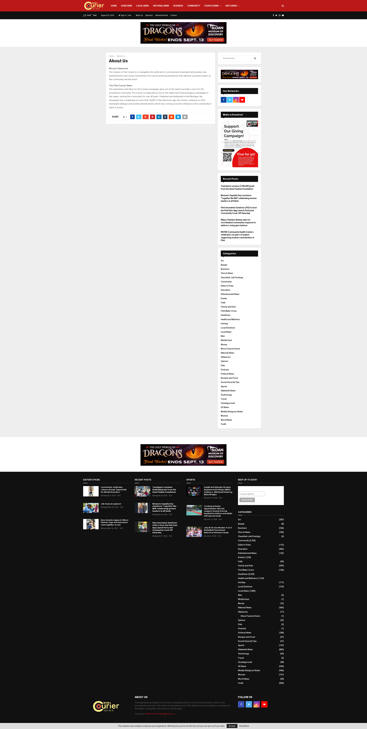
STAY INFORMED (93, 354)
